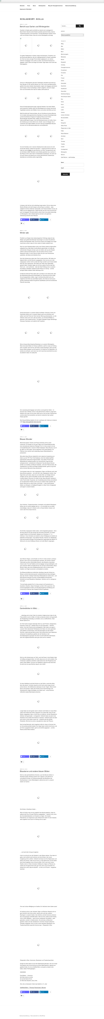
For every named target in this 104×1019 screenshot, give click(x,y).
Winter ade (24, 232)
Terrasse (63, 141)
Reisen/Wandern (64, 133)
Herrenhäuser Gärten (66, 96)
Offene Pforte (64, 125)
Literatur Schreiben (65, 115)
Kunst (62, 104)
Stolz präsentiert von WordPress (38, 1015)
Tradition (63, 144)
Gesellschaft (64, 88)
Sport (62, 138)
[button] (24, 219)
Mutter (30, 150)
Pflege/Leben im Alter (66, 128)
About (34, 5)
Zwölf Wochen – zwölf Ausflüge (68, 157)
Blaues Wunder (26, 439)
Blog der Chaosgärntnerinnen (55, 5)
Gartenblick (63, 83)
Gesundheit (63, 91)
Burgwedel (63, 62)
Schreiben (63, 136)
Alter (62, 46)
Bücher (62, 59)
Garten (62, 80)
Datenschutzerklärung (70, 5)
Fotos (28, 5)
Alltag (62, 43)
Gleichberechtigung (65, 94)
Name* (62, 162)
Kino (62, 99)
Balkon (62, 49)
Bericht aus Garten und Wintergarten (34, 26)
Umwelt (62, 146)
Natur (62, 120)
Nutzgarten (63, 123)
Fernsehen (63, 72)
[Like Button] (21, 223)
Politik (62, 131)
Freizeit (62, 78)
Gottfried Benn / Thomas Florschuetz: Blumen (33, 987)
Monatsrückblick (64, 117)
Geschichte (63, 86)
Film (62, 75)
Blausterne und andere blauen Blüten (35, 771)
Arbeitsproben (42, 5)
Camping (63, 64)
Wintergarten (64, 152)
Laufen (62, 107)
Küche (62, 101)
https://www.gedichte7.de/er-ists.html (32, 422)
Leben (62, 109)
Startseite (22, 5)
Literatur (63, 112)
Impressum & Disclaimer (25, 9)
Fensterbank (64, 70)
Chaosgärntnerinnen (65, 67)
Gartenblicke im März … (29, 608)
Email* (62, 168)
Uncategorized (64, 149)
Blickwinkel (63, 57)
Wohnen (63, 154)
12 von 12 (63, 41)
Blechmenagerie (64, 54)
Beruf (62, 51)
